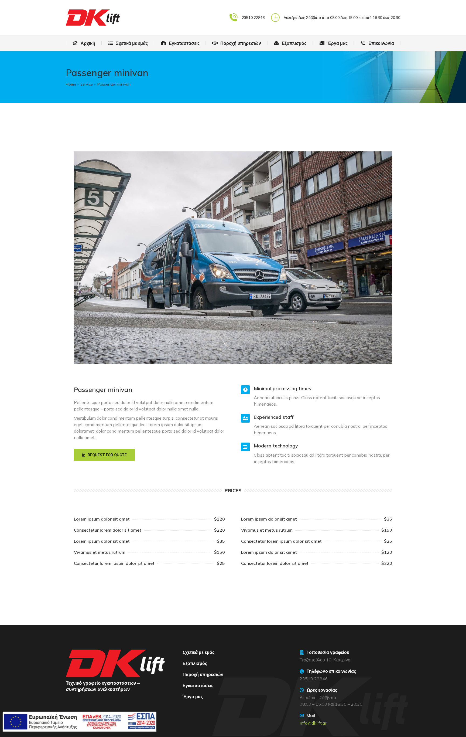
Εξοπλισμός (195, 663)
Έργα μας (193, 696)
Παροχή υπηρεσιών (203, 674)
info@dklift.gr (313, 723)
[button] (104, 455)
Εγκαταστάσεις (198, 685)
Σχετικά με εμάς (198, 652)
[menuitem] (83, 43)
